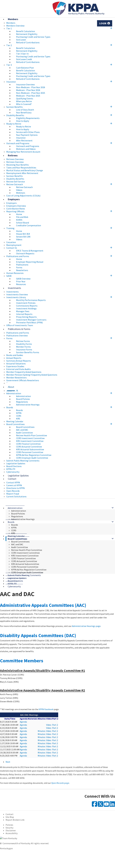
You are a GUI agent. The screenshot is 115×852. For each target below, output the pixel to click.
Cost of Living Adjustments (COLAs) (23, 195)
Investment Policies (25, 302)
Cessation (11, 242)
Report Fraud (12, 493)
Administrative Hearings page (86, 626)
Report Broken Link (15, 819)
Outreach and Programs (17, 143)
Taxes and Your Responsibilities (21, 167)
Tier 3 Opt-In (22, 53)
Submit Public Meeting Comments (22, 460)
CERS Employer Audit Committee (32, 457)
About (11, 386)
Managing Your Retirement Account (23, 151)
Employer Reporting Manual (29, 261)
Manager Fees (22, 311)
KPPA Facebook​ (46, 709)
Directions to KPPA (15, 488)
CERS (18, 415)
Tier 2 (9, 45)
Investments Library (16, 297)
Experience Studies (15, 366)
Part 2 (55, 724)
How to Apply (22, 120)
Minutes (41, 731)
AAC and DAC (22, 429)
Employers (14, 199)
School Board (22, 222)
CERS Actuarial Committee (29, 446)
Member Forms (23, 346)
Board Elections (14, 466)
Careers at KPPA (14, 485)
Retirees (13, 155)
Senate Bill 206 (23, 236)
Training (10, 228)
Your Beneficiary (23, 112)
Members (13, 19)
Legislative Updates (15, 463)
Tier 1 (9, 28)
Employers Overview (16, 205)
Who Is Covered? (24, 104)
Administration (13, 393)
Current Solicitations (16, 496)
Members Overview (15, 25)
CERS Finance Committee (28, 443)
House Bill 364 (23, 233)
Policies (9, 824)
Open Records (13, 490)
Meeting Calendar (14, 421)
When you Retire (24, 101)
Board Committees (15, 424)
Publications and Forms (17, 256)
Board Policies (23, 399)
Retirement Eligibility (26, 34)
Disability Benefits (15, 115)
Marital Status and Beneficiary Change (24, 170)
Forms (19, 267)
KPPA (18, 413)
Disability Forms (24, 344)
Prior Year (20, 281)
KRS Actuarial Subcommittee (30, 449)
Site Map (10, 817)
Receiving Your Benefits (17, 164)
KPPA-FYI (10, 469)
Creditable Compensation (28, 225)
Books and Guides (14, 355)
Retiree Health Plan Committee (31, 435)
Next (8, 761)
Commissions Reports (26, 305)
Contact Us (11, 247)
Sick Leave (21, 39)
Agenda (23, 721)
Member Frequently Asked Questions (23, 372)
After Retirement (24, 140)
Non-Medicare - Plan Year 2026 (30, 87)
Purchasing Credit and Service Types (33, 36)
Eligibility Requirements (28, 118)
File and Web (22, 217)
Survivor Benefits (14, 106)
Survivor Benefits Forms (27, 352)
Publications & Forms (19, 329)
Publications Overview (17, 335)
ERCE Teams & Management (29, 250)
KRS (18, 418)
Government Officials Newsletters (22, 380)
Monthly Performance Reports (31, 300)
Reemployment (13, 245)
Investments (14, 288)
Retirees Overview (15, 162)
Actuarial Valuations (16, 363)
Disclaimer (11, 830)
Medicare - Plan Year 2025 (28, 95)
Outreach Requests (25, 253)
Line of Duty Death (25, 109)
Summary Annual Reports (18, 360)
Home (19, 214)
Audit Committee (24, 432)
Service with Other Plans (28, 132)
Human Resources (15, 273)
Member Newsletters (16, 377)
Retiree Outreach (14, 184)
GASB (9, 275)
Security (9, 827)
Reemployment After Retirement (22, 173)
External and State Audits (18, 369)
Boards (9, 407)
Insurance (11, 81)
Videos (19, 190)
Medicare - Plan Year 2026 (28, 90)
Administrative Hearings (28, 404)
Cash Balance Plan (25, 67)
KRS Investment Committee (29, 441)
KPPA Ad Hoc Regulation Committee (33, 455)
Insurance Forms (24, 349)
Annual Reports (13, 358)
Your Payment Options (27, 135)
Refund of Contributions (28, 42)
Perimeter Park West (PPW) (29, 322)
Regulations (22, 401)
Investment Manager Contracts (31, 319)
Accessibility (12, 833)
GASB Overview (23, 278)
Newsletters (22, 270)
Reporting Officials (15, 211)
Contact (12, 478)
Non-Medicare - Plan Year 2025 (30, 92)
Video (48, 724)
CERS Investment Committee (30, 438)
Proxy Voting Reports (26, 316)
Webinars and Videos (26, 149)
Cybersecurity (14, 586)
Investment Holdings (26, 308)
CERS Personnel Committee (29, 452)
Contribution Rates (15, 208)
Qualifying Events (24, 98)
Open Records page (60, 783)
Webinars (20, 192)
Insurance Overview (25, 84)
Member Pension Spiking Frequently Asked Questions (31, 374)
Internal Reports (24, 314)
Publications (22, 264)
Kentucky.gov (6, 848)
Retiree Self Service (15, 181)
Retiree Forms (23, 341)
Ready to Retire (13, 123)
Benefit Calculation (25, 31)
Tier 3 (9, 64)
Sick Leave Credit (24, 59)
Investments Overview (17, 294)
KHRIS (19, 219)
